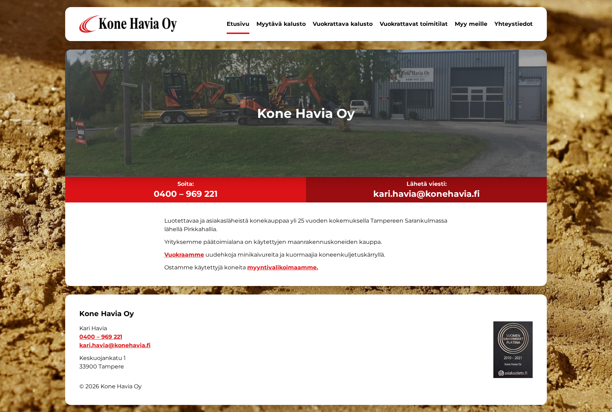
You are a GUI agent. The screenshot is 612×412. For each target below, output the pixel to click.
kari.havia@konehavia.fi (426, 194)
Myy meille (471, 24)
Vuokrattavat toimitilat (414, 24)
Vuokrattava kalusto (343, 24)
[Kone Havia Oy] (128, 24)
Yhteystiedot (513, 24)
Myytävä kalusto (281, 24)
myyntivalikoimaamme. (282, 267)
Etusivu (238, 24)
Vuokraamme (184, 254)
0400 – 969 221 (185, 194)
